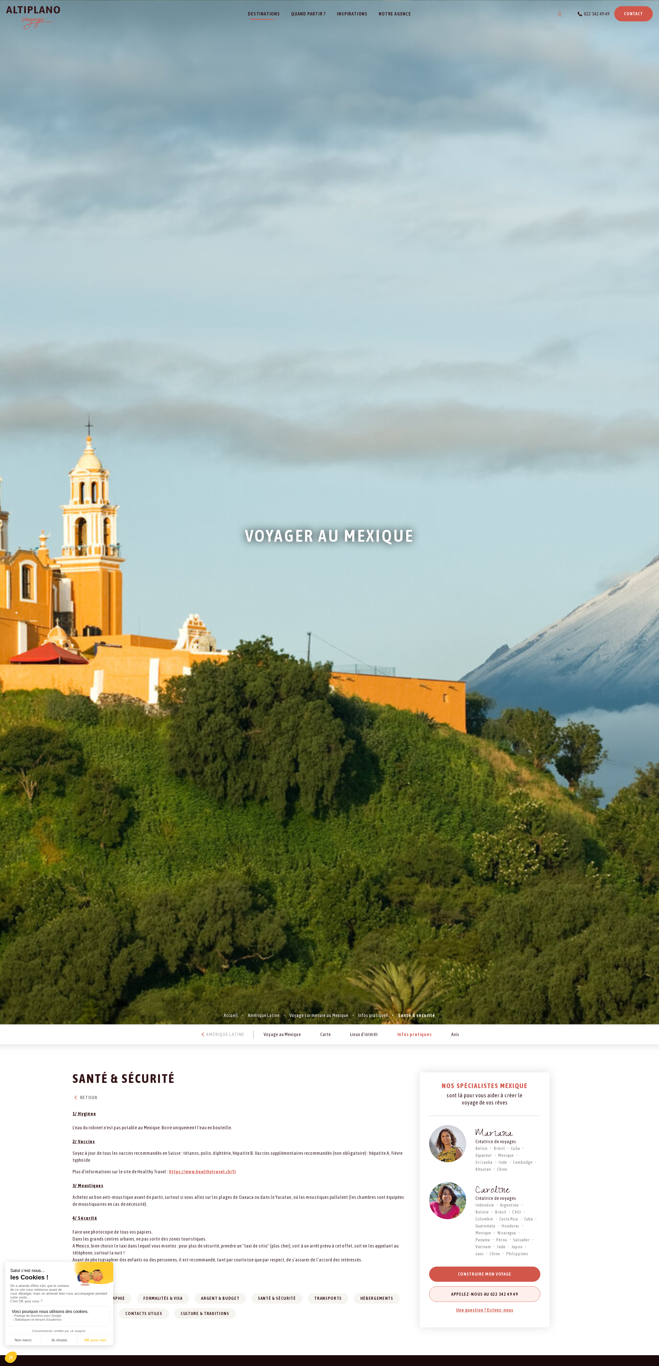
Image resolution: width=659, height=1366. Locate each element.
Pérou (501, 1239)
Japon (516, 1246)
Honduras (510, 1225)
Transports (328, 1298)
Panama (482, 1239)
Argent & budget (220, 1298)
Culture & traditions (205, 1313)
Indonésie (484, 1205)
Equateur (483, 1155)
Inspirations (352, 13)
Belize (481, 1148)
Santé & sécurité (277, 1298)
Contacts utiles (143, 1313)
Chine (502, 1169)
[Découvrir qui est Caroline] (447, 1200)
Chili (516, 1212)
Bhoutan (483, 1169)
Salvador (521, 1239)
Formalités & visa (163, 1298)
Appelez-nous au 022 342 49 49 (484, 1294)
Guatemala (485, 1225)
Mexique (506, 1155)
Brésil (499, 1148)
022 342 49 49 (597, 13)
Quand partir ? (308, 13)
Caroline (492, 1191)
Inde (503, 1162)
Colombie (484, 1218)
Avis (455, 1034)
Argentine (509, 1205)
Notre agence (395, 13)
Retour (88, 1097)
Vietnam (483, 1246)
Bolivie (482, 1212)
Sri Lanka (484, 1162)
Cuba (515, 1148)
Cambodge (523, 1162)
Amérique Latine (264, 1015)
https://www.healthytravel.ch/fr (202, 1171)
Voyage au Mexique (282, 1034)
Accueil (231, 1015)
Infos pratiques (373, 1015)
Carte (325, 1034)
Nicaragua (506, 1232)
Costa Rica (508, 1218)
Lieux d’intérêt (364, 1034)
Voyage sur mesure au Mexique (318, 1015)
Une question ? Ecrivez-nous (484, 1310)
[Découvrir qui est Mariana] (447, 1143)
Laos (479, 1253)
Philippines (517, 1253)
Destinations (264, 13)
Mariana (494, 1134)
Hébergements (376, 1298)
